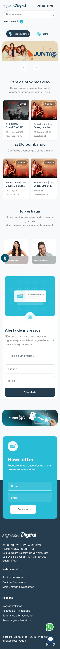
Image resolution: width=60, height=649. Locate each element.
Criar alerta (30, 392)
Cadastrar (23, 509)
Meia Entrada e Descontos (18, 586)
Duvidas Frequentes (14, 582)
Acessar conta (45, 6)
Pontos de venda (12, 577)
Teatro (44, 33)
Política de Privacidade (16, 610)
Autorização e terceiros (16, 620)
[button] (24, 67)
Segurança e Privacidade (17, 615)
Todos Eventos (21, 33)
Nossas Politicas (12, 606)
